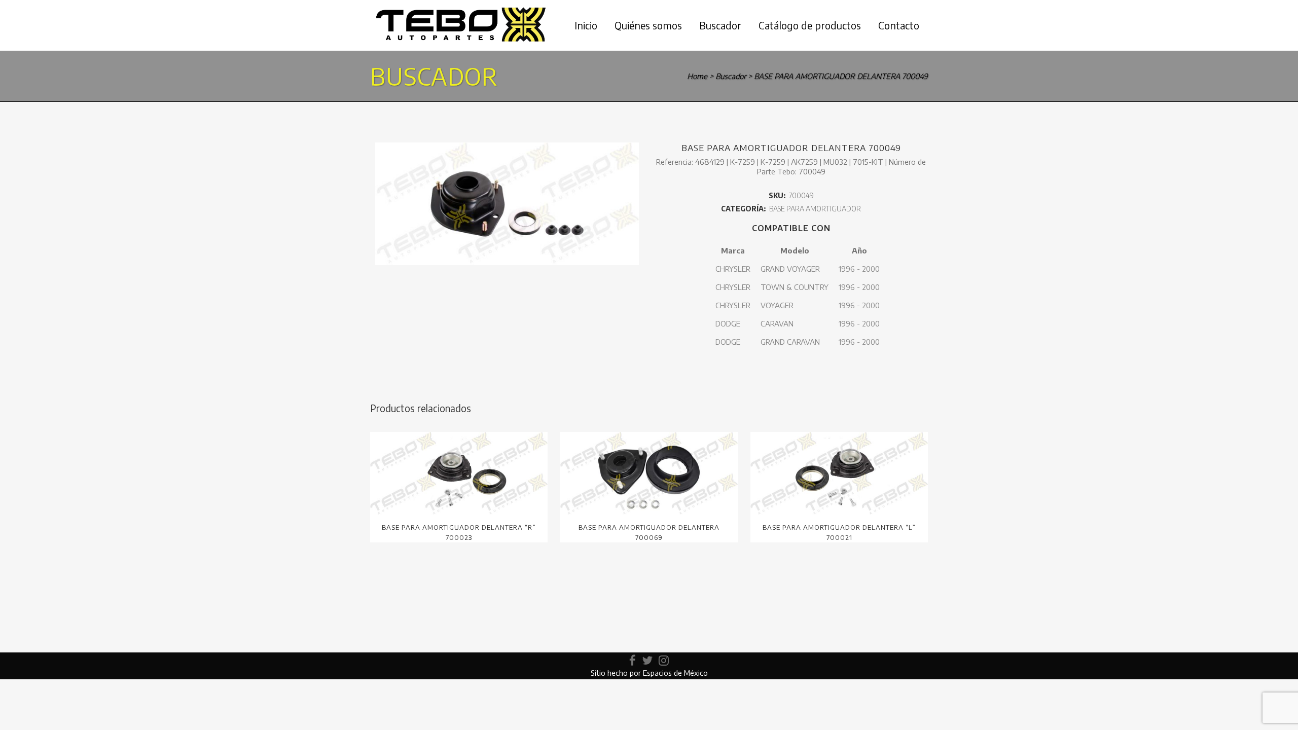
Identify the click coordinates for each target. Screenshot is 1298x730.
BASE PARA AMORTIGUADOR (815, 208)
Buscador (730, 76)
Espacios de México (675, 672)
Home (697, 76)
